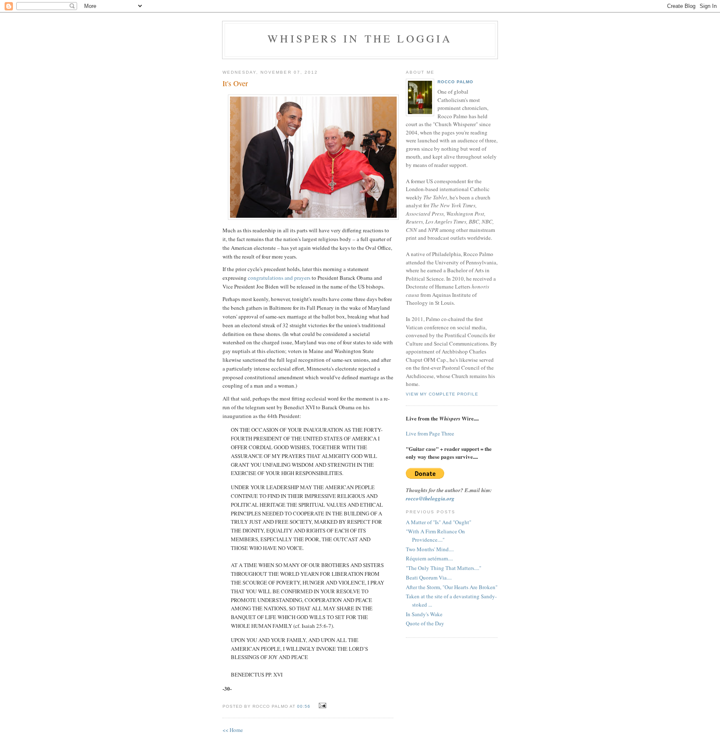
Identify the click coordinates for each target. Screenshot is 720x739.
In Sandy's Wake (424, 614)
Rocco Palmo (455, 82)
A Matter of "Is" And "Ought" (438, 522)
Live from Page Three (430, 433)
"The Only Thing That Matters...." (443, 568)
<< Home (232, 730)
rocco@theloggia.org (430, 498)
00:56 (303, 706)
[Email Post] (321, 705)
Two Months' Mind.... (430, 549)
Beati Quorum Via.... (429, 577)
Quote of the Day (425, 623)
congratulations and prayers (279, 277)
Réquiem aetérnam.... (429, 558)
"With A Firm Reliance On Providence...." (435, 535)
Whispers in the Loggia (360, 38)
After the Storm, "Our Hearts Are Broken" (452, 587)
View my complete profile (442, 394)
